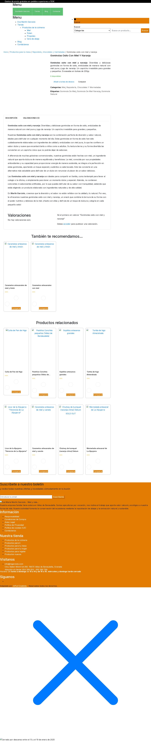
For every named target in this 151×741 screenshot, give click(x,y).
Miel (29, 30)
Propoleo (31, 36)
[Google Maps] (148, 581)
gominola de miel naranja (88, 91)
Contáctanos (23, 44)
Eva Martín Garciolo (26, 22)
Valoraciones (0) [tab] (31, 118)
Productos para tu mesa (20, 52)
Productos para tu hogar (16, 548)
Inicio (6, 52)
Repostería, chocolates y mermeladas (48, 52)
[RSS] (150, 581)
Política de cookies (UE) (15, 528)
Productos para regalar (15, 551)
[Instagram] (146, 581)
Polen (29, 33)
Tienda (20, 25)
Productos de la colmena (33, 27)
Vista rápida (7, 304)
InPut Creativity (20, 586)
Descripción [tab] (11, 118)
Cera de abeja (33, 39)
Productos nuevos (13, 554)
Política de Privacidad (14, 525)
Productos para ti (12, 543)
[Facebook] (144, 581)
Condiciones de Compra (15, 519)
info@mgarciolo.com (14, 564)
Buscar (145, 30)
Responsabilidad (12, 516)
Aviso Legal (10, 522)
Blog (19, 41)
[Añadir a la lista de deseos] (16, 298)
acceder (67, 224)
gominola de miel (68, 91)
